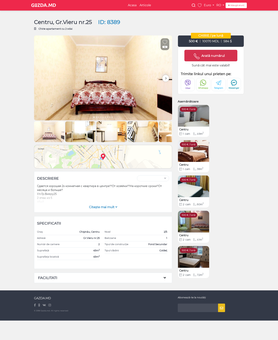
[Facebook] (35, 305)
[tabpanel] (103, 77)
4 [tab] (101, 117)
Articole (145, 5)
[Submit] (221, 308)
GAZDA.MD (42, 298)
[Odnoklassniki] (39, 305)
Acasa (132, 5)
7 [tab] (108, 117)
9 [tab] (112, 117)
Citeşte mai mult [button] (102, 207)
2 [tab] (96, 117)
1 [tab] (94, 117)
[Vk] (45, 305)
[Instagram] (49, 305)
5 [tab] (103, 117)
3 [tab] (98, 117)
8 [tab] (110, 117)
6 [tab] (105, 117)
